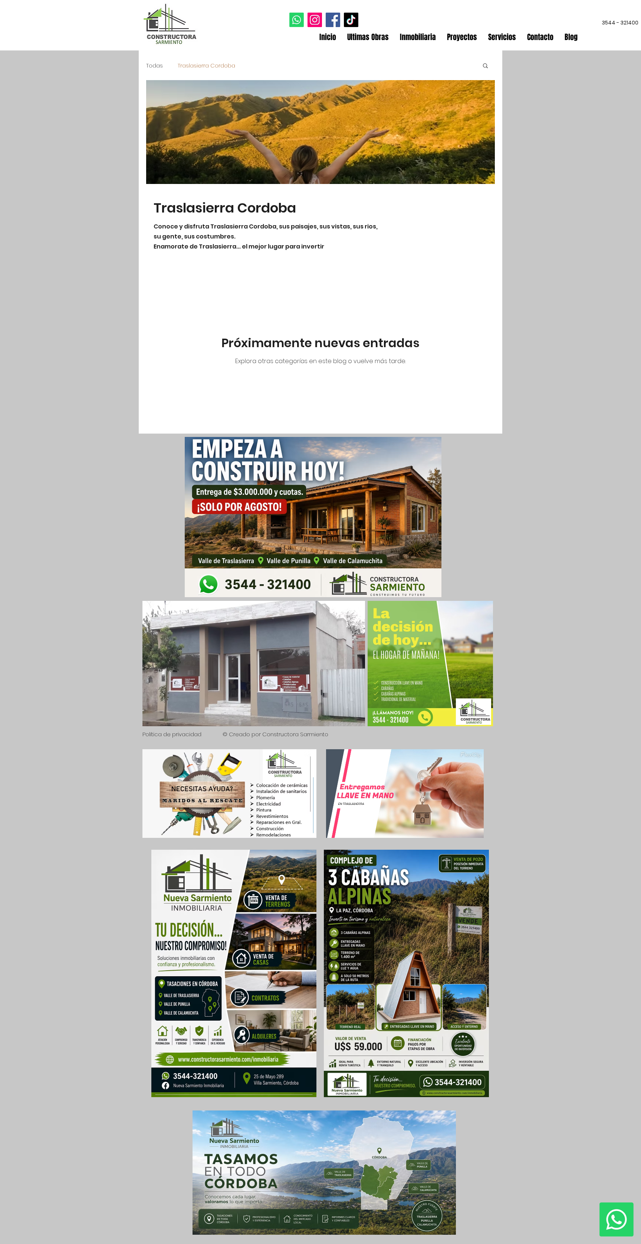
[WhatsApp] (296, 20)
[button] (485, 66)
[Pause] (336, 828)
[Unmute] (348, 828)
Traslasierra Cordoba (206, 65)
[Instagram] (315, 20)
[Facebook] (333, 20)
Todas (154, 65)
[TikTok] (351, 20)
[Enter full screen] (474, 828)
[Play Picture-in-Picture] (461, 828)
